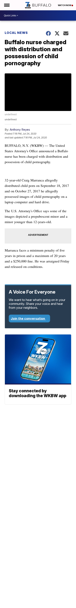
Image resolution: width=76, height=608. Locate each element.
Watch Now (65, 5)
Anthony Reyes (20, 129)
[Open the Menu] (6, 5)
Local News (16, 33)
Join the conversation (28, 318)
